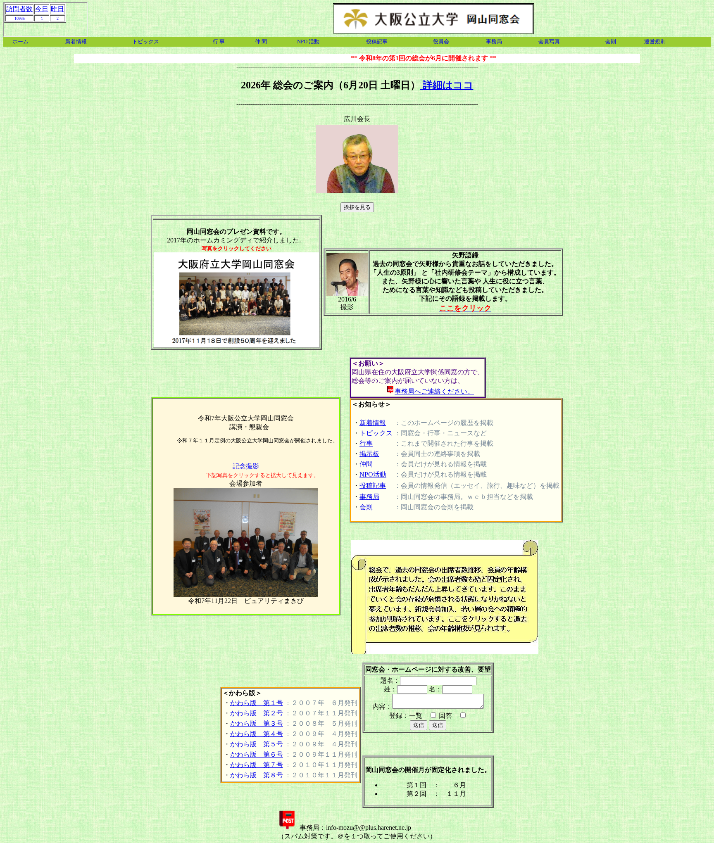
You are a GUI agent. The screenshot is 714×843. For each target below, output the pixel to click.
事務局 (494, 41)
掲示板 (369, 453)
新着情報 (76, 41)
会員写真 (549, 41)
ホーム (20, 41)
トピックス (145, 41)
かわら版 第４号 (256, 733)
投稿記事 (377, 41)
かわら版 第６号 (256, 754)
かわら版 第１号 (256, 702)
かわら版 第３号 (256, 723)
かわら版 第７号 (256, 764)
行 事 (219, 41)
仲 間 (261, 41)
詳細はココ (447, 85)
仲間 (366, 464)
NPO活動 (372, 474)
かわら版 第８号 (256, 775)
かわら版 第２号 (256, 713)
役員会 (441, 41)
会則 (610, 41)
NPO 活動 (308, 41)
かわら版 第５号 (256, 744)
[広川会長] (357, 119)
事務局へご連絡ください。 (434, 391)
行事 (366, 443)
